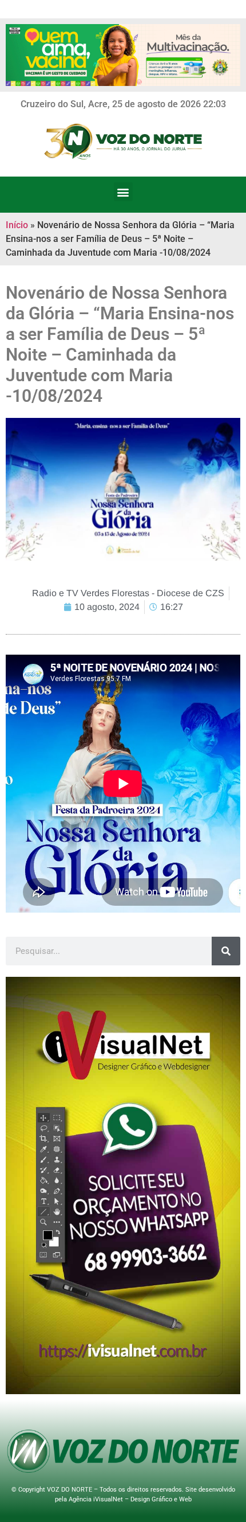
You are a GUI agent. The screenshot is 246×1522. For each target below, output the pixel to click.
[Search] (226, 951)
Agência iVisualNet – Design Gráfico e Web (130, 1499)
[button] (123, 191)
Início (17, 225)
